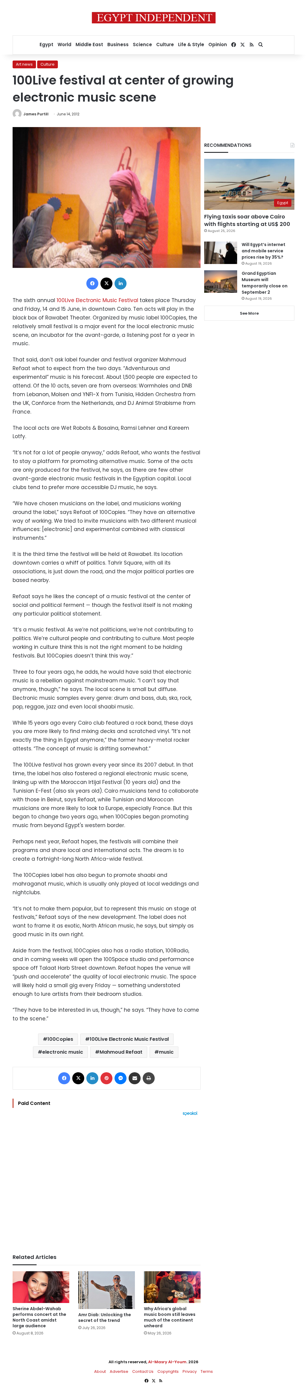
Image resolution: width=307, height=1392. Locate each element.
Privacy (190, 1371)
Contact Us (143, 1371)
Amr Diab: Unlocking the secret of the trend (104, 1317)
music (166, 1052)
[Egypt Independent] (154, 17)
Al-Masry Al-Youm (167, 1362)
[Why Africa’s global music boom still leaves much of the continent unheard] (172, 1287)
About (100, 1371)
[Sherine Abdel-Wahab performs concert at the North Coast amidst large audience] (41, 1287)
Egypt (46, 44)
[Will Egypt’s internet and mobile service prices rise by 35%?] (220, 253)
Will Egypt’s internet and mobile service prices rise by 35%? (263, 251)
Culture (165, 44)
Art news (24, 64)
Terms (207, 1371)
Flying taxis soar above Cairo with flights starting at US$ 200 (247, 220)
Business (118, 44)
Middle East (89, 44)
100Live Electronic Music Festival (97, 300)
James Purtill (36, 114)
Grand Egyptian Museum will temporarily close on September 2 (265, 282)
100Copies (60, 1039)
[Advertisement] (107, 1182)
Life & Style (191, 44)
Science (142, 44)
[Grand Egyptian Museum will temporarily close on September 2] (220, 281)
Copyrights (168, 1371)
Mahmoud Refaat (121, 1052)
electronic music (62, 1052)
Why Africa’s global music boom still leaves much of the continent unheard (169, 1317)
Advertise (119, 1371)
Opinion (217, 44)
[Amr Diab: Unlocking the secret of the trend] (106, 1290)
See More (249, 313)
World (64, 44)
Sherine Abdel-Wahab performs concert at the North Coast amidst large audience (39, 1317)
